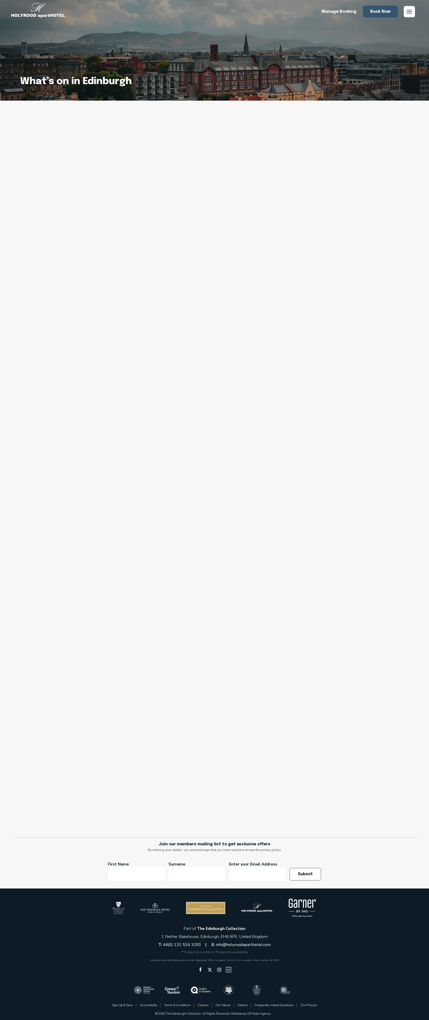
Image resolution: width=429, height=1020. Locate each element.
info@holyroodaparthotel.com (243, 944)
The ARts (104, 157)
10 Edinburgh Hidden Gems (83, 549)
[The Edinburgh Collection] (38, 10)
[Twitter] (209, 969)
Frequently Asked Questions (274, 1005)
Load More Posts (214, 809)
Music (31, 157)
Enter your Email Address (253, 864)
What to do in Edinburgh (265, 157)
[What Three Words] (228, 969)
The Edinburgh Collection (221, 928)
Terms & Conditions (177, 1005)
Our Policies (309, 1005)
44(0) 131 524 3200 (182, 944)
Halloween (315, 148)
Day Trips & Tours (170, 139)
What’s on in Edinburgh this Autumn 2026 (312, 216)
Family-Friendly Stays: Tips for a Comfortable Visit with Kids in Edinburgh (215, 384)
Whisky (396, 157)
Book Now (380, 12)
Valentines (217, 157)
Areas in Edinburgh (214, 714)
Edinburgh (240, 139)
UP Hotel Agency (259, 1014)
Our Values (223, 1005)
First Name (118, 864)
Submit (305, 874)
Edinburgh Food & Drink (345, 139)
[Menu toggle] (409, 11)
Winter (214, 166)
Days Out (209, 139)
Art (79, 139)
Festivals (284, 148)
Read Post (311, 269)
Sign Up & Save (122, 1005)
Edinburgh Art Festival (285, 139)
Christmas (131, 139)
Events (127, 148)
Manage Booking (339, 12)
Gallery (243, 1005)
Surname (176, 864)
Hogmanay (348, 148)
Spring (77, 157)
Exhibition (156, 148)
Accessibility (148, 1005)
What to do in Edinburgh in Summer (340, 157)
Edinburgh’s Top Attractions (345, 376)
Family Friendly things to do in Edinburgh (221, 148)
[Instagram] (219, 969)
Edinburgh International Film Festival (70, 148)
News (54, 157)
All (62, 139)
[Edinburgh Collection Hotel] (118, 908)
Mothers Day (384, 148)
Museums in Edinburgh (345, 549)
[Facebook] (200, 969)
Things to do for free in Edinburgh (160, 157)
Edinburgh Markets (345, 714)
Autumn (101, 139)
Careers (203, 1005)
